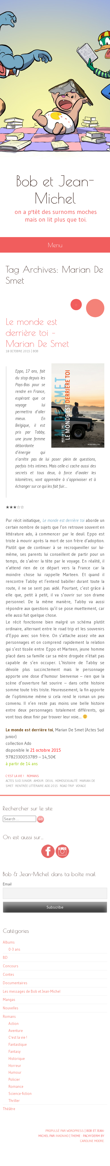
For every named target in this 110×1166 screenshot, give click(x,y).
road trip (67, 786)
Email (7, 884)
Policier (14, 1079)
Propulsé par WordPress (64, 1131)
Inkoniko (62, 1136)
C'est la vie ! (15, 776)
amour (38, 781)
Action (13, 1023)
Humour (14, 1072)
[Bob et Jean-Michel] (55, 86)
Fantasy (14, 1051)
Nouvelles (10, 1008)
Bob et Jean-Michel (55, 189)
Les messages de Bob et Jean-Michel (31, 991)
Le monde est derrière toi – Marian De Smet (37, 332)
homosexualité (66, 781)
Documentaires (15, 983)
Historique (16, 1058)
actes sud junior (19, 781)
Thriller (14, 1100)
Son (95, 308)
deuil (49, 781)
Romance (15, 1086)
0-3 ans (14, 949)
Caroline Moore (92, 1141)
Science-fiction (20, 1093)
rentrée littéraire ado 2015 (36, 786)
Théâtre (9, 1108)
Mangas (9, 999)
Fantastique (17, 1044)
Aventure (15, 1030)
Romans (33, 776)
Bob (35, 351)
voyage (81, 786)
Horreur (14, 1065)
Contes (8, 974)
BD (5, 957)
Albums (9, 942)
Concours (10, 966)
